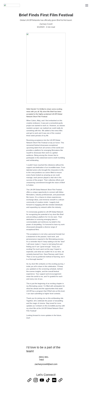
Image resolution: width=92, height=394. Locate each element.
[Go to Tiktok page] (48, 380)
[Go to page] (29, 380)
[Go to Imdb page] (54, 380)
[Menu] (86, 5)
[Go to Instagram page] (36, 380)
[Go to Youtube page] (42, 380)
